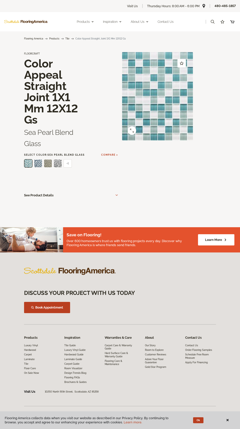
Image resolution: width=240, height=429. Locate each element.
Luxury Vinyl (31, 345)
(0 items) (232, 22)
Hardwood (30, 350)
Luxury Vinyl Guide (74, 350)
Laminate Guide (73, 359)
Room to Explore (154, 350)
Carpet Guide (71, 363)
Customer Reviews (155, 354)
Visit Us (132, 6)
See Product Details (39, 195)
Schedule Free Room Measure (197, 356)
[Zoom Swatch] (132, 130)
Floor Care (30, 368)
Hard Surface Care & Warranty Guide (116, 355)
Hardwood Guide (73, 354)
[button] (212, 21)
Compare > (109, 154)
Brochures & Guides (75, 382)
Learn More (213, 240)
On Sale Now (31, 372)
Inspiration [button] (110, 21)
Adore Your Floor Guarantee (154, 361)
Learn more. (133, 422)
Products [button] (83, 21)
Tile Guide (70, 345)
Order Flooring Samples (198, 350)
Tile (67, 38)
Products (54, 38)
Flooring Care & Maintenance (113, 363)
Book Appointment (49, 307)
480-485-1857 (225, 6)
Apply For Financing (196, 362)
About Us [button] (137, 21)
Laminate (29, 359)
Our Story (150, 345)
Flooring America (33, 38)
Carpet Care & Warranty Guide (118, 347)
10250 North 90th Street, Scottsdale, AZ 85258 (72, 391)
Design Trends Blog (75, 372)
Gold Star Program (155, 367)
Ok (198, 420)
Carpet (28, 354)
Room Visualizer (73, 368)
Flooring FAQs (72, 377)
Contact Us (166, 21)
